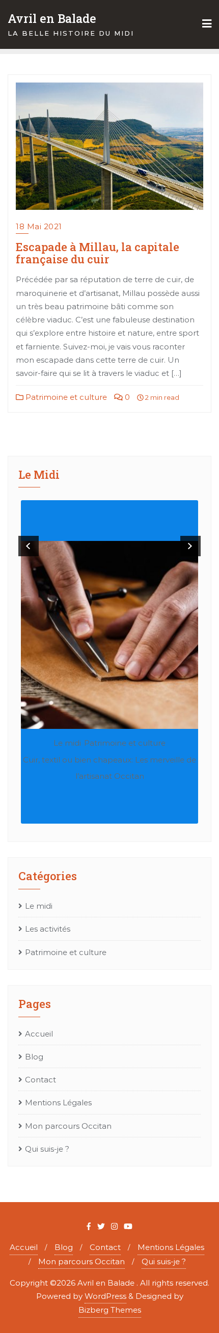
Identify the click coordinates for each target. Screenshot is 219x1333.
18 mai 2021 (39, 226)
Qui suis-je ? (47, 1149)
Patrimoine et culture (65, 397)
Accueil (39, 1034)
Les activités (47, 929)
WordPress (105, 1296)
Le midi (67, 743)
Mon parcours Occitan (68, 1126)
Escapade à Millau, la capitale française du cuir (97, 252)
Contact (40, 1079)
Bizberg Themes (109, 1310)
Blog (34, 1057)
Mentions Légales (58, 1102)
